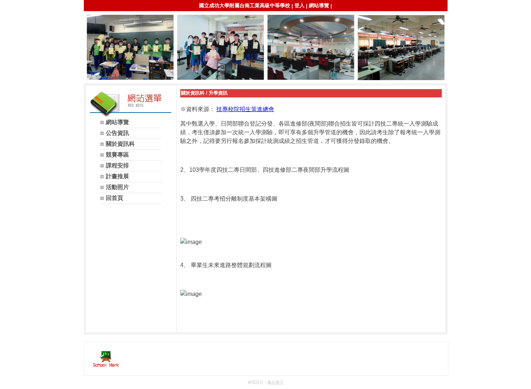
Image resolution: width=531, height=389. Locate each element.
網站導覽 (319, 5)
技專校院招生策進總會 (245, 109)
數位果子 (276, 382)
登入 (299, 5)
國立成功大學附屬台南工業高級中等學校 (244, 5)
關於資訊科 (192, 93)
